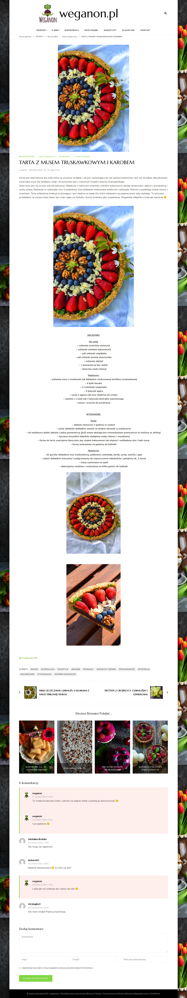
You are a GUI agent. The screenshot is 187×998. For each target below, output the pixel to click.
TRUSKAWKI (45, 674)
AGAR (35, 669)
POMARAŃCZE (127, 669)
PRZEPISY (41, 30)
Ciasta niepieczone (47, 157)
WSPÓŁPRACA (71, 30)
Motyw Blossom (125, 993)
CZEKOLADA (48, 669)
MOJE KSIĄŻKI (91, 30)
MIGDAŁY (89, 669)
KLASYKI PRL (128, 30)
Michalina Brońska (37, 839)
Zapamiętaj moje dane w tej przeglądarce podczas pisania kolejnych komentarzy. (57, 968)
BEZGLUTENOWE (26, 157)
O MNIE (55, 30)
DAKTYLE (63, 669)
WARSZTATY (110, 30)
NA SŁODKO (65, 157)
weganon (23, 170)
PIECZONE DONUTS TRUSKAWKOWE (112, 768)
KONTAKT (145, 30)
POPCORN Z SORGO (74, 768)
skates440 (33, 860)
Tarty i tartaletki (82, 157)
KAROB (76, 669)
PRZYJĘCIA (144, 669)
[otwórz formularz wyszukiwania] (165, 13)
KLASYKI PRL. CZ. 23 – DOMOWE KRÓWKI (37, 768)
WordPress (155, 993)
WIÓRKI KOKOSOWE (66, 674)
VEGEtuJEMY (34, 904)
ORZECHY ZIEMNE (107, 669)
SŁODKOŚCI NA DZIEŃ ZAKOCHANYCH (150, 768)
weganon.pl (88, 13)
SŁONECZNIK (28, 674)
